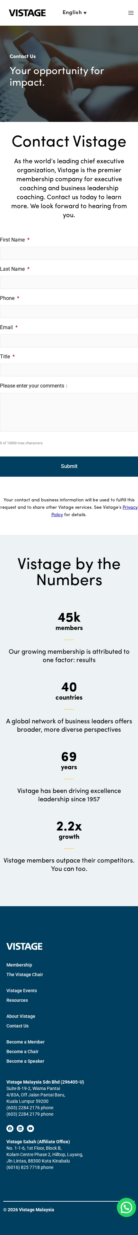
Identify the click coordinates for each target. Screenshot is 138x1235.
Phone (9, 298)
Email (9, 327)
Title (7, 356)
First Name (15, 240)
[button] (126, 1207)
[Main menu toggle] (131, 13)
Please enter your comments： (34, 386)
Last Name (15, 269)
